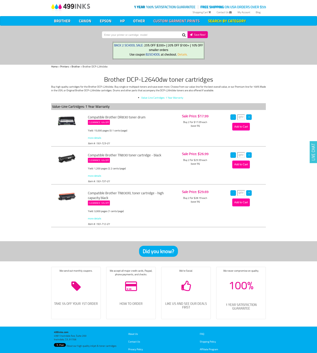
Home (54, 66)
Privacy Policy (135, 349)
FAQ (202, 334)
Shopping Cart (200, 12)
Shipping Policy (208, 341)
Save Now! (198, 34)
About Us (133, 334)
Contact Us (223, 12)
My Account (244, 12)
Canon (85, 21)
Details (182, 54)
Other (139, 21)
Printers (64, 66)
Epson (106, 21)
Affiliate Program (209, 349)
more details (94, 137)
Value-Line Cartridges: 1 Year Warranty (162, 97)
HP (122, 21)
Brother (62, 21)
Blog (258, 12)
